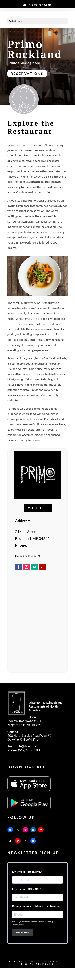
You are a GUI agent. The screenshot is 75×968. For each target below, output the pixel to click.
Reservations (27, 74)
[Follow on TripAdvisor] (34, 567)
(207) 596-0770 (28, 556)
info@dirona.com (23, 746)
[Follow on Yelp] (42, 567)
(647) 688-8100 (23, 750)
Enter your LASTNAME (26, 889)
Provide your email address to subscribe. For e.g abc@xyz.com (32, 923)
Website (37, 508)
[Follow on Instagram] (26, 567)
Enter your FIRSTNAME (26, 871)
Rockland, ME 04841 (32, 538)
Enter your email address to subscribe (36, 906)
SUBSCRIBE (22, 932)
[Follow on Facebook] (18, 567)
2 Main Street (26, 531)
